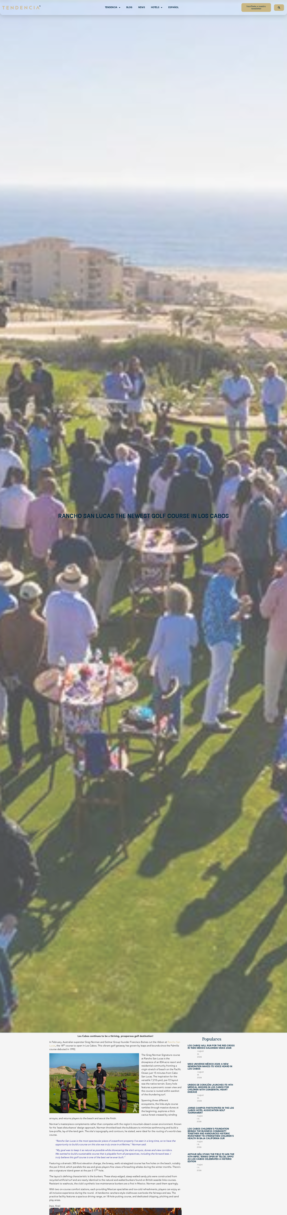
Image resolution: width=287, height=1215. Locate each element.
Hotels (155, 7)
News (141, 7)
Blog (129, 7)
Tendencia (111, 7)
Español (173, 7)
